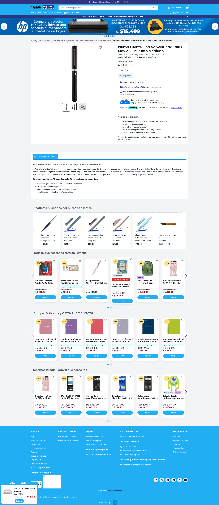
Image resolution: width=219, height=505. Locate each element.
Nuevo (140, 277)
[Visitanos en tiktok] (156, 480)
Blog (32, 436)
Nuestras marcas (38, 456)
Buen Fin (176, 444)
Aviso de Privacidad (94, 436)
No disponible (125, 76)
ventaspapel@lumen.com (100, 454)
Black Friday (178, 448)
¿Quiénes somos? (38, 448)
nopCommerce (115, 490)
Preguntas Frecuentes (68, 440)
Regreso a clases (180, 440)
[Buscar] (154, 8)
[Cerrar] (187, 16)
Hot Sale (176, 436)
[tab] (108, 307)
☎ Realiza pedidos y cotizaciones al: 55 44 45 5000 (108, 2)
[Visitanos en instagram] (161, 480)
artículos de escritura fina (127, 172)
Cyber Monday (179, 452)
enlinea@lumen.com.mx (133, 436)
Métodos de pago (94, 440)
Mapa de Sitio (37, 460)
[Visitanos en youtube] (185, 480)
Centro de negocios (131, 454)
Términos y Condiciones (96, 444)
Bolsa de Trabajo (38, 440)
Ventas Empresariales (40, 467)
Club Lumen (36, 444)
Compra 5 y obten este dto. (44, 346)
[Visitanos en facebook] (167, 480)
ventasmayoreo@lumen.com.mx (137, 465)
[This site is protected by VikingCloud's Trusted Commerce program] (52, 481)
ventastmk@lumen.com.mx (135, 450)
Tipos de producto (39, 463)
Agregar (45, 297)
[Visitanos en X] (179, 480)
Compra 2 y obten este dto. (69, 287)
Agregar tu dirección (179, 13)
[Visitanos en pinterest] (173, 480)
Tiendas (34, 452)
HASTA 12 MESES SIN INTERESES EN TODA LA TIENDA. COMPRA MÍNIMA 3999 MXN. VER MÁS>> (109, 17)
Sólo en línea (117, 276)
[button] (33, 276)
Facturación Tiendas (67, 436)
